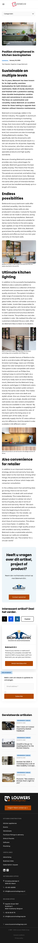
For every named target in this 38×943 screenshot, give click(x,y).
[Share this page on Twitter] (4, 619)
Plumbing (6, 846)
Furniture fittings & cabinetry (13, 835)
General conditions (18, 935)
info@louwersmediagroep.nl (15, 891)
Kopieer (27, 619)
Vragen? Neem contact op (17, 808)
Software (6, 842)
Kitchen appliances (10, 823)
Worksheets (7, 831)
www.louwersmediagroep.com (16, 924)
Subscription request (10, 865)
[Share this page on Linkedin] (17, 619)
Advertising (7, 857)
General (5, 60)
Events (5, 827)
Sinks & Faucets (8, 838)
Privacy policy (19, 938)
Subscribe (19, 696)
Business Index (8, 861)
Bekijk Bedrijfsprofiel (19, 663)
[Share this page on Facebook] (10, 619)
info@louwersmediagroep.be (15, 916)
